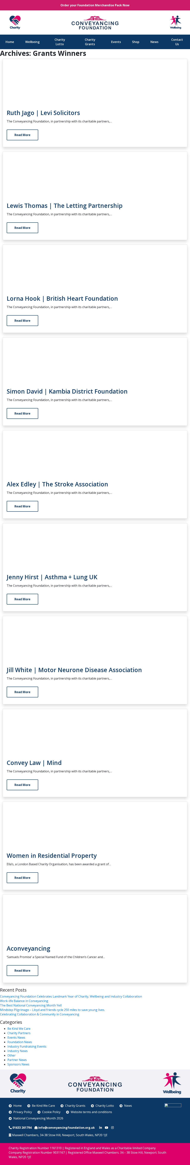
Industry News (17, 1051)
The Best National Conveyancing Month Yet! (31, 1005)
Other (11, 1055)
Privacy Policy (22, 1112)
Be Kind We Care (18, 1029)
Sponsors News (18, 1064)
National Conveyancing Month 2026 (38, 1118)
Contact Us (177, 42)
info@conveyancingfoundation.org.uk (66, 1128)
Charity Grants (90, 42)
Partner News (17, 1060)
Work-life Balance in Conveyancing (24, 1001)
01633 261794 (22, 1128)
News (154, 42)
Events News (16, 1037)
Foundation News (19, 1042)
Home (10, 42)
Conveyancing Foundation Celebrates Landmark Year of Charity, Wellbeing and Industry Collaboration (71, 996)
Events (116, 42)
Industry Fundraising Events (26, 1046)
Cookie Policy (51, 1112)
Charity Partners (18, 1033)
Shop (135, 42)
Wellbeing (32, 42)
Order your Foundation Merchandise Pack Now (95, 5)
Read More (22, 135)
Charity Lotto (60, 42)
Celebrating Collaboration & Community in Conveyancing (39, 1014)
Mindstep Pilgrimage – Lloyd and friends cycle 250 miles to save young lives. (52, 1010)
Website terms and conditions (91, 1112)
